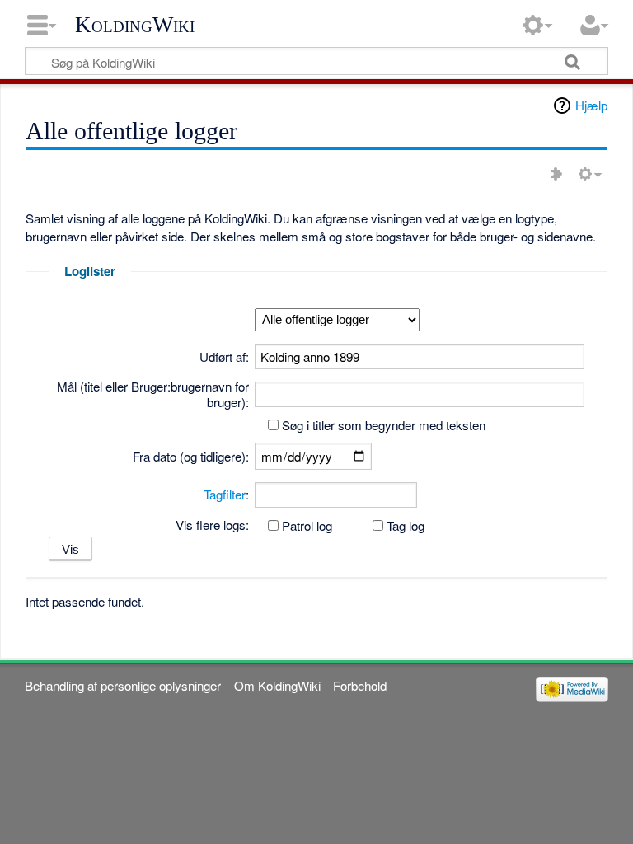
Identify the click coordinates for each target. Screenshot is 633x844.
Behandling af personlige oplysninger (123, 685)
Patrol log (307, 525)
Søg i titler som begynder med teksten (383, 425)
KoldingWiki (135, 24)
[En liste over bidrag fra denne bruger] (556, 174)
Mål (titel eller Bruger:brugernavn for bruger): (153, 394)
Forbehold (360, 685)
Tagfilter (225, 494)
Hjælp (591, 105)
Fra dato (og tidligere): (191, 456)
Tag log (405, 525)
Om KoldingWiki (277, 685)
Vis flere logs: (212, 524)
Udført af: (224, 356)
